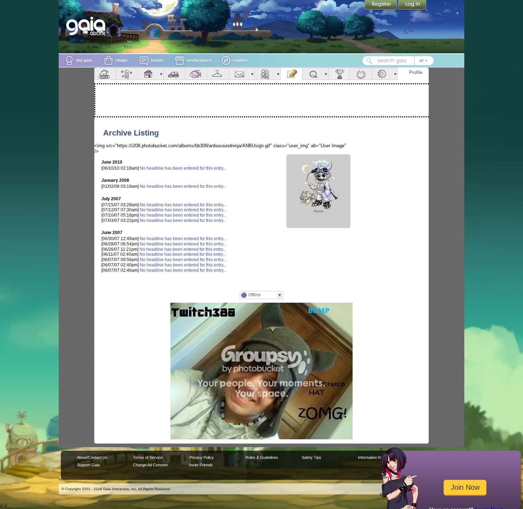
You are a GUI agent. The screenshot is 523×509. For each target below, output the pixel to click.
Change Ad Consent (150, 465)
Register (381, 5)
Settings (382, 74)
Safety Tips (311, 457)
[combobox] (398, 60)
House (148, 74)
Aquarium (196, 74)
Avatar (126, 74)
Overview (105, 74)
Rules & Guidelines (261, 457)
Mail (239, 74)
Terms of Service (148, 457)
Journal (291, 74)
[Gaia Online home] (87, 26)
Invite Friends (201, 465)
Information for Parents (377, 457)
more (161, 74)
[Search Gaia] (369, 60)
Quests (313, 74)
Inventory (217, 74)
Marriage (360, 74)
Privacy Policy (201, 457)
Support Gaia (88, 465)
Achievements (339, 74)
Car (174, 74)
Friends (265, 74)
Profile (415, 72)
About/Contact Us (92, 457)
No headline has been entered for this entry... (183, 168)
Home (318, 211)
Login (412, 5)
